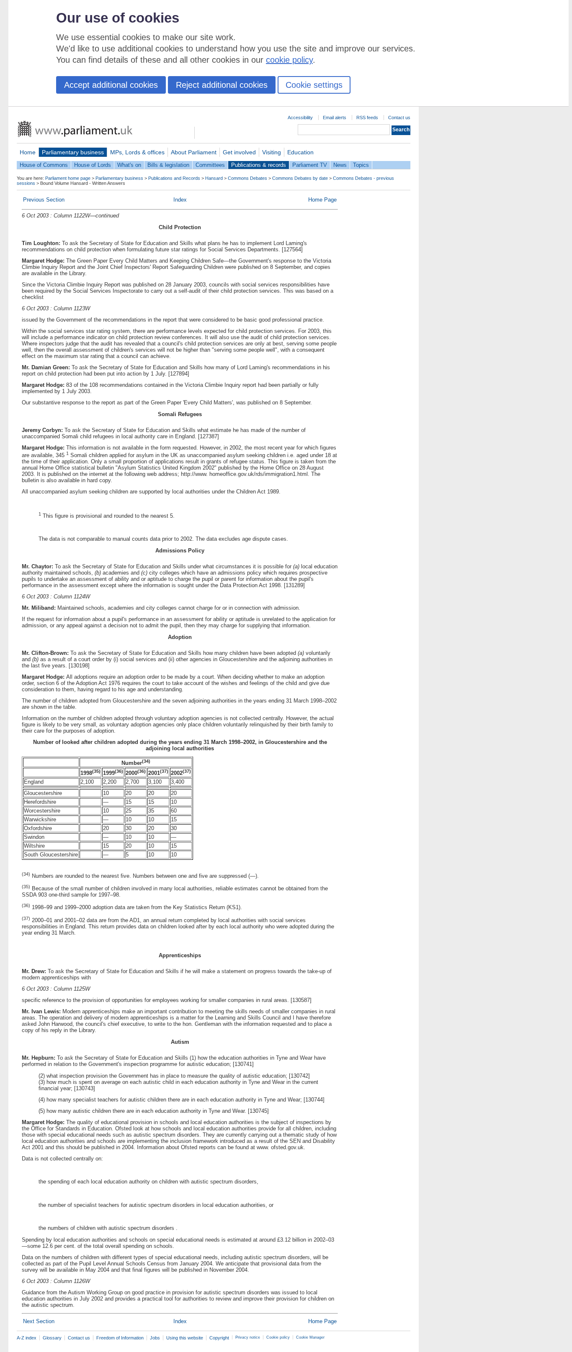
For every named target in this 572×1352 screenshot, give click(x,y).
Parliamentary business (73, 152)
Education (300, 152)
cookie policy (289, 59)
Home (28, 152)
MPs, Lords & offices (137, 152)
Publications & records (258, 165)
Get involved (239, 152)
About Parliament (193, 152)
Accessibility (300, 117)
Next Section (38, 1321)
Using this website (184, 1337)
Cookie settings (314, 84)
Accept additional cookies (111, 84)
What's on (129, 165)
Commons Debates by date (300, 178)
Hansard (214, 178)
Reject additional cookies (222, 84)
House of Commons (44, 165)
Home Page (322, 200)
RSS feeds (367, 117)
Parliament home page (67, 178)
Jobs (155, 1337)
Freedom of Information (120, 1337)
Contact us (399, 117)
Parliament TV (309, 165)
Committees (210, 165)
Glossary (52, 1337)
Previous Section (43, 200)
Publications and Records (174, 178)
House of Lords (92, 165)
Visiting (271, 152)
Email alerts (334, 117)
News (340, 165)
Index (180, 200)
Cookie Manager (310, 1337)
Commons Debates (247, 178)
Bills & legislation (168, 165)
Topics (361, 165)
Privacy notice (247, 1337)
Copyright (219, 1337)
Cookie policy (278, 1337)
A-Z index (26, 1337)
